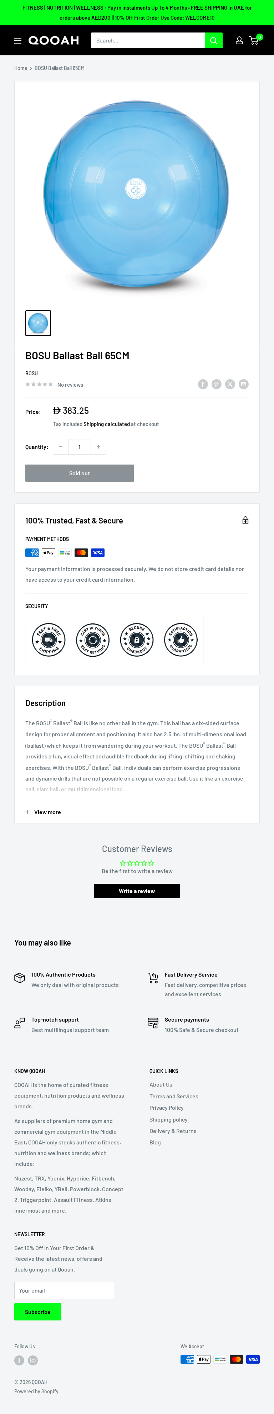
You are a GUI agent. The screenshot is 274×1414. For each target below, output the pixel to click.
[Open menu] (17, 41)
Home (20, 68)
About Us (160, 1084)
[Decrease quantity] (60, 446)
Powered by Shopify (36, 1391)
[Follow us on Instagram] (33, 1360)
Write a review (137, 890)
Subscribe (38, 1311)
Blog (155, 1142)
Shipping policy (168, 1119)
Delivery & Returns (173, 1130)
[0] (253, 40)
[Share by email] (244, 383)
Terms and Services (173, 1096)
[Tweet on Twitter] (230, 383)
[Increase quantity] (98, 446)
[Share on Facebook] (203, 383)
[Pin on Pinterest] (217, 383)
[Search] (214, 40)
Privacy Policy (166, 1107)
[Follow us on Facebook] (19, 1360)
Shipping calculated (106, 424)
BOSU (31, 373)
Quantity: (37, 446)
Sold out (79, 473)
